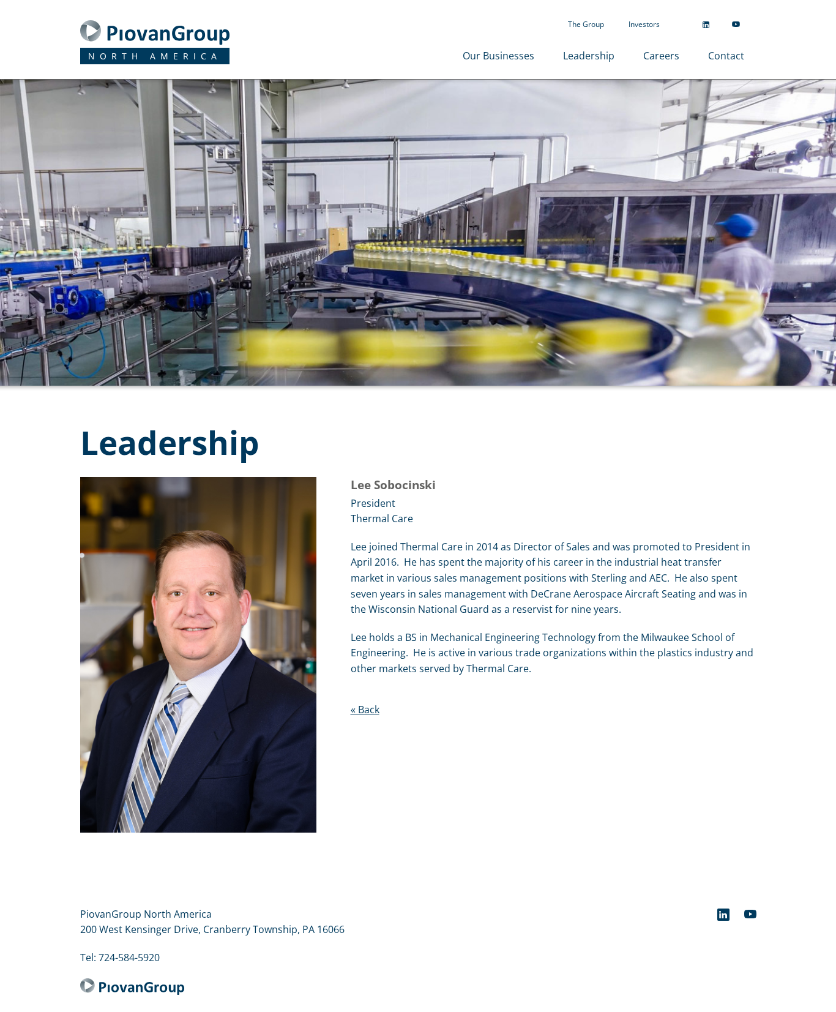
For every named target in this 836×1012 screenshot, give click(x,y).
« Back (365, 709)
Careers (661, 55)
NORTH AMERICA (155, 56)
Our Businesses (498, 55)
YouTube (736, 24)
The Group (586, 24)
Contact (726, 55)
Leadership (588, 55)
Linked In (706, 24)
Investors (644, 24)
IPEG (140, 32)
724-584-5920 (129, 957)
